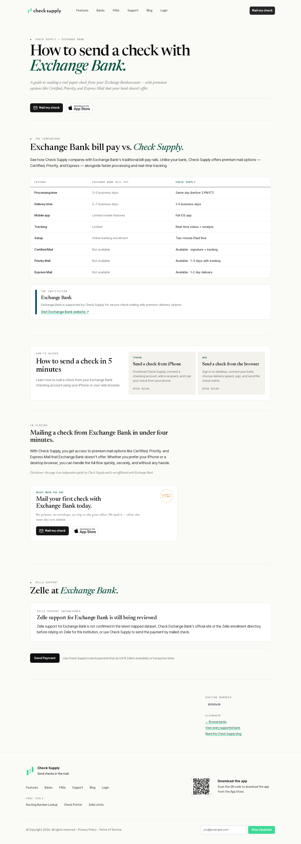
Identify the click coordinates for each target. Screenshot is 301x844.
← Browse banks (215, 722)
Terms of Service (110, 830)
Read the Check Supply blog (223, 733)
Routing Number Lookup (42, 805)
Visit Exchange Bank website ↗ (65, 312)
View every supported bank (222, 727)
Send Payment (44, 658)
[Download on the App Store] (79, 107)
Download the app (232, 781)
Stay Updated (262, 830)
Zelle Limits (96, 805)
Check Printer (73, 805)
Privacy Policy (87, 830)
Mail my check (262, 10)
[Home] (44, 11)
